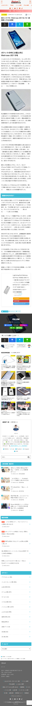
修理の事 (6, 617)
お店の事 (6, 587)
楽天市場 (16, 301)
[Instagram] (17, 8)
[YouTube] (15, 8)
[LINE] (19, 8)
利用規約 (27, 693)
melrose (12, 311)
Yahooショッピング (19, 303)
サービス (5, 597)
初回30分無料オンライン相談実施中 (19, 445)
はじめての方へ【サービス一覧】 (12, 681)
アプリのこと (7, 577)
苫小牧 (5, 636)
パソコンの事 (8, 607)
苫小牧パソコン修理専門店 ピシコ (15, 702)
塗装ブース (6, 626)
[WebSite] (6, 449)
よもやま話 (6, 612)
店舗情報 (22, 687)
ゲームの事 (6, 592)
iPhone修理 (12, 684)
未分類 (5, 631)
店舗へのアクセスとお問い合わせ (10, 687)
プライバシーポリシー (16, 696)
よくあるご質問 (20, 684)
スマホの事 (4, 14)
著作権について (19, 693)
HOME (3, 656)
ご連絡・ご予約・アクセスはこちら (16, 10)
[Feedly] (19, 328)
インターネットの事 (9, 582)
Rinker (19, 293)
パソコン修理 (25, 681)
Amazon (16, 298)
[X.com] (12, 8)
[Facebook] (10, 8)
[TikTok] (22, 8)
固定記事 (5, 621)
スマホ (18, 311)
